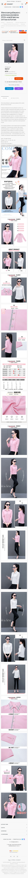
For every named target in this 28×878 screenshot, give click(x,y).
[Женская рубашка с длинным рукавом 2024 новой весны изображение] (14, 53)
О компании (4, 834)
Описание (5, 98)
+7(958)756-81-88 (17, 839)
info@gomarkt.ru (14, 842)
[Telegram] (9, 88)
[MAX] (18, 88)
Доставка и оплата (15, 98)
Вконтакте (10, 856)
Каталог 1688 (4, 824)
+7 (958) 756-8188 (15, 7)
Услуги (3, 827)
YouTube (17, 856)
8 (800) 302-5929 (7, 7)
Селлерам (3, 831)
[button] (8, 63)
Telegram (20, 7)
